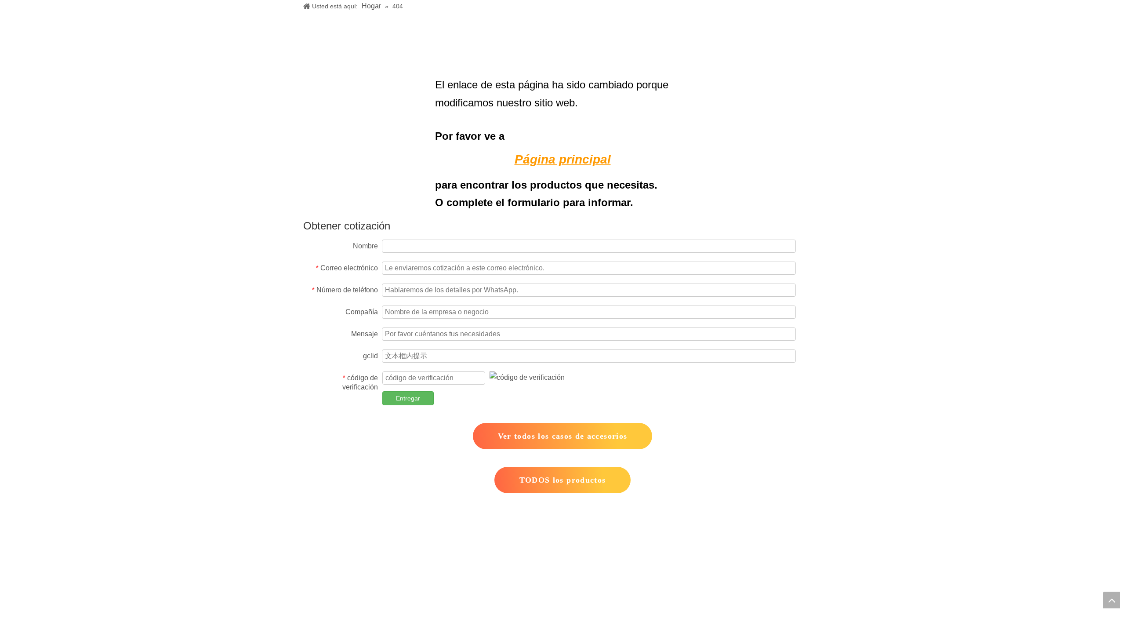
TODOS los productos (562, 480)
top (1111, 600)
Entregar (408, 398)
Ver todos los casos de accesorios (563, 436)
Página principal (563, 159)
